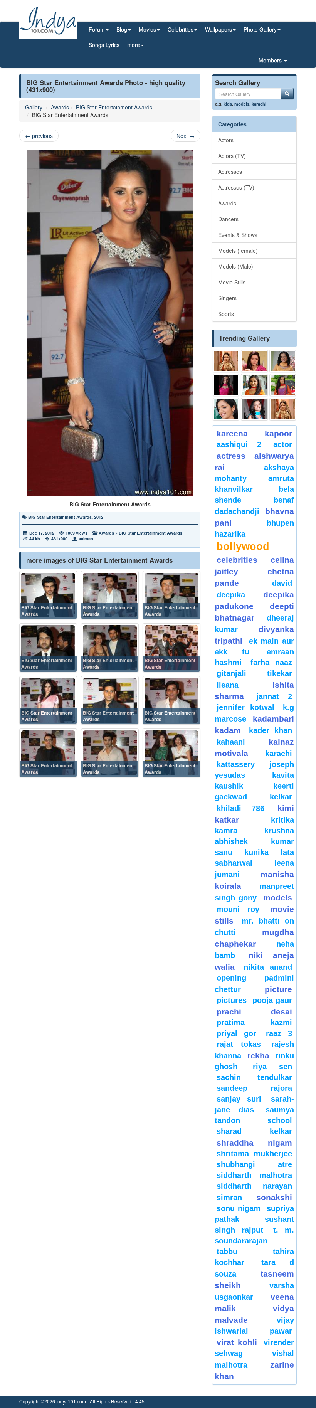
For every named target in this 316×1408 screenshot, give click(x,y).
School (279, 1120)
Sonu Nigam (239, 1208)
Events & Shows (237, 235)
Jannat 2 (274, 696)
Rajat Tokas (239, 1044)
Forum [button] (97, 29)
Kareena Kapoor (254, 433)
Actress (231, 455)
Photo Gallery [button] (260, 29)
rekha (258, 1055)
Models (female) (238, 250)
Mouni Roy (238, 909)
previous (39, 136)
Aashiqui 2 (239, 444)
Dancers (228, 219)
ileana (243, 685)
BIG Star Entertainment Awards (114, 107)
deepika (231, 594)
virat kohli (237, 1342)
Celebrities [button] (180, 29)
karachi (259, 104)
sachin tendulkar (254, 1077)
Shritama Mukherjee (254, 1153)
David (282, 583)
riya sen (272, 1066)
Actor (282, 444)
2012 (98, 517)
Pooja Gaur (272, 1000)
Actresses (230, 171)
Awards (60, 107)
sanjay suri (239, 1099)
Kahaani (231, 742)
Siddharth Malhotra (254, 1175)
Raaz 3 (279, 1033)
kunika (256, 852)
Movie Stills (231, 282)
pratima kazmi (254, 1022)
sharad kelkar (254, 1131)
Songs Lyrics (104, 45)
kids (228, 104)
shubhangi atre (254, 1164)
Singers (227, 298)
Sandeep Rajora (254, 1088)
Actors (226, 140)
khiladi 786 (240, 808)
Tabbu (227, 1251)
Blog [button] (121, 29)
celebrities (237, 559)
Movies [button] (147, 29)
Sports (226, 314)
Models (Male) (235, 266)
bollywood (243, 546)
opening (231, 978)
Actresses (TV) (236, 187)
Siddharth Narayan (254, 1186)
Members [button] (271, 60)
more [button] (133, 45)
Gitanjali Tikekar (254, 673)
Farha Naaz (271, 662)
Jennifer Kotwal (245, 707)
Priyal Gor (236, 1033)
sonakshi (274, 1197)
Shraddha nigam (254, 1142)
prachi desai (254, 1011)
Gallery (33, 107)
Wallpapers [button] (218, 29)
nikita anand (268, 967)
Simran (229, 1197)
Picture (278, 989)
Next (185, 136)
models (241, 104)
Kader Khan (270, 730)
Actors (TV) (232, 156)
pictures (232, 1000)
